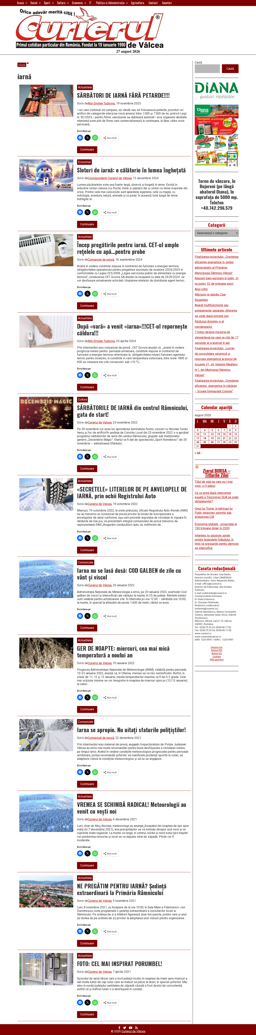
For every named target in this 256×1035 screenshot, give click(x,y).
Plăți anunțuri (217, 659)
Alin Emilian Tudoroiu (101, 103)
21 (224, 438)
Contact (153, 3)
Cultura (61, 3)
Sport (47, 3)
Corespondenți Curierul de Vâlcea (110, 178)
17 (197, 438)
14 (224, 434)
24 (197, 442)
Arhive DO (216, 653)
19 (212, 438)
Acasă (20, 3)
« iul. (198, 453)
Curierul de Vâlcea (133, 1031)
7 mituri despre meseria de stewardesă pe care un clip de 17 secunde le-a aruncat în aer (216, 337)
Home (21, 64)
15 (230, 434)
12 (212, 434)
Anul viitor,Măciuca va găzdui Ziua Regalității (210, 294)
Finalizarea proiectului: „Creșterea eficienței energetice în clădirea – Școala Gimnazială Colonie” (216, 386)
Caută (198, 62)
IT (90, 3)
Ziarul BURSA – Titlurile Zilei (217, 472)
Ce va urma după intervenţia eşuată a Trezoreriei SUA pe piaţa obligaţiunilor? (216, 497)
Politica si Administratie (110, 3)
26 (212, 442)
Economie (77, 3)
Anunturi (167, 3)
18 (204, 438)
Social (33, 3)
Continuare (88, 150)
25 (204, 442)
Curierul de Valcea (100, 422)
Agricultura (137, 3)
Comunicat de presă (101, 259)
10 (197, 434)
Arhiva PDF (216, 650)
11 (204, 434)
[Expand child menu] (26, 3)
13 (218, 434)
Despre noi (216, 647)
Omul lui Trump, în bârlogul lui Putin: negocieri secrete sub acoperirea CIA (214, 513)
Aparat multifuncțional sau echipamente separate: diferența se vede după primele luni (216, 310)
